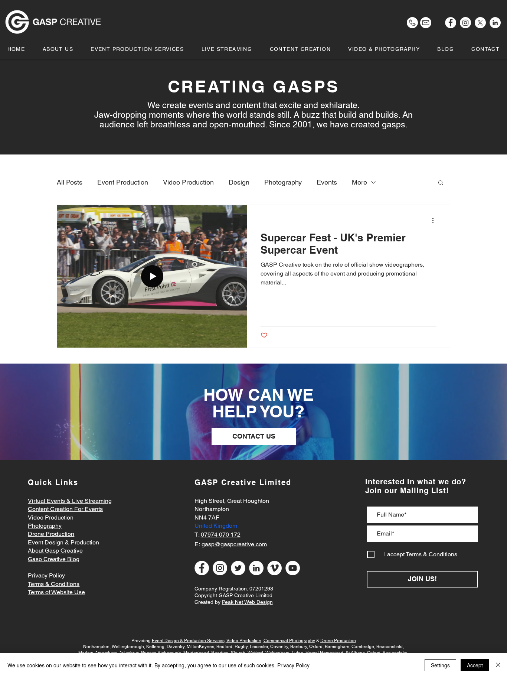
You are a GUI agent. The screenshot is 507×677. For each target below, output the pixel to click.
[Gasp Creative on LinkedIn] (495, 22)
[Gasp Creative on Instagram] (465, 22)
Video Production (188, 182)
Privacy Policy (293, 665)
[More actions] (435, 220)
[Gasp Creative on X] (480, 22)
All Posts (69, 182)
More (359, 182)
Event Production (122, 182)
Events (327, 182)
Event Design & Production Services (188, 640)
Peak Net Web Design (247, 602)
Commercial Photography (289, 640)
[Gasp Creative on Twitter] (238, 568)
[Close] (498, 665)
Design (239, 182)
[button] (384, 49)
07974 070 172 (221, 534)
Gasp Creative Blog (53, 559)
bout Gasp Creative (57, 550)
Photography (283, 182)
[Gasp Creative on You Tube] (292, 568)
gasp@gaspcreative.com (234, 544)
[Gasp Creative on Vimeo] (274, 568)
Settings (440, 665)
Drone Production (338, 640)
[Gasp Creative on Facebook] (450, 22)
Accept (475, 665)
